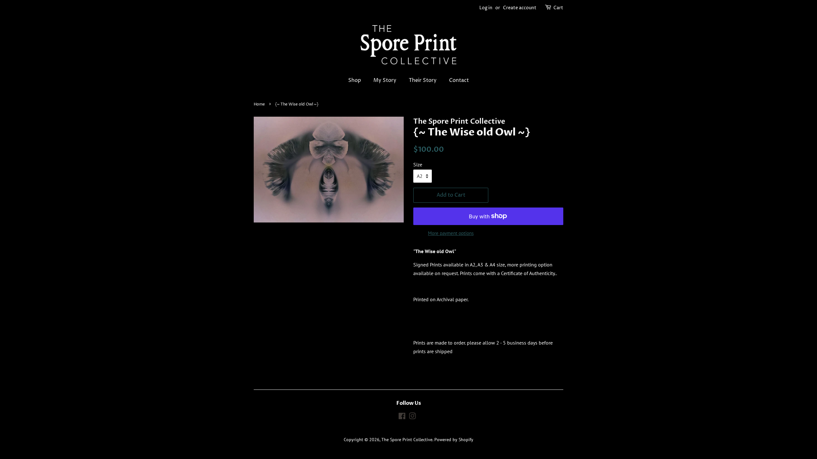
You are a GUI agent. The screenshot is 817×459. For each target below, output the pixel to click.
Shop (354, 80)
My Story (384, 80)
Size (417, 164)
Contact (459, 80)
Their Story (423, 80)
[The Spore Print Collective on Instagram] (412, 417)
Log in (485, 8)
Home (259, 104)
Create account (519, 8)
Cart (558, 8)
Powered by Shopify (453, 439)
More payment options (451, 233)
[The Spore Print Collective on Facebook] (402, 417)
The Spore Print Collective (406, 439)
